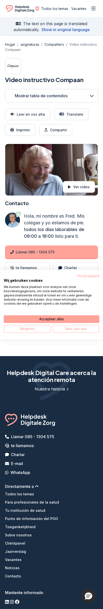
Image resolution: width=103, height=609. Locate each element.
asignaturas (29, 44)
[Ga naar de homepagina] (20, 9)
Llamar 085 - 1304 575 (35, 252)
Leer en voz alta (31, 114)
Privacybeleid (88, 276)
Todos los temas (54, 8)
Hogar (10, 44)
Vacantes (78, 8)
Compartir (58, 130)
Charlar (18, 454)
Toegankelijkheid (20, 527)
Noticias (12, 568)
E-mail (17, 463)
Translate (74, 114)
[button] (89, 596)
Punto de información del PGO (31, 518)
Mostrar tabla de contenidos (41, 95)
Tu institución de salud (25, 510)
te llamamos (22, 445)
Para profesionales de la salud (32, 502)
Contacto (13, 576)
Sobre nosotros (18, 535)
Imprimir (23, 130)
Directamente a (20, 486)
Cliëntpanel (15, 543)
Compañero (54, 44)
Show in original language (66, 29)
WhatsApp (20, 472)
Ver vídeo (81, 187)
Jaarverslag (15, 551)
